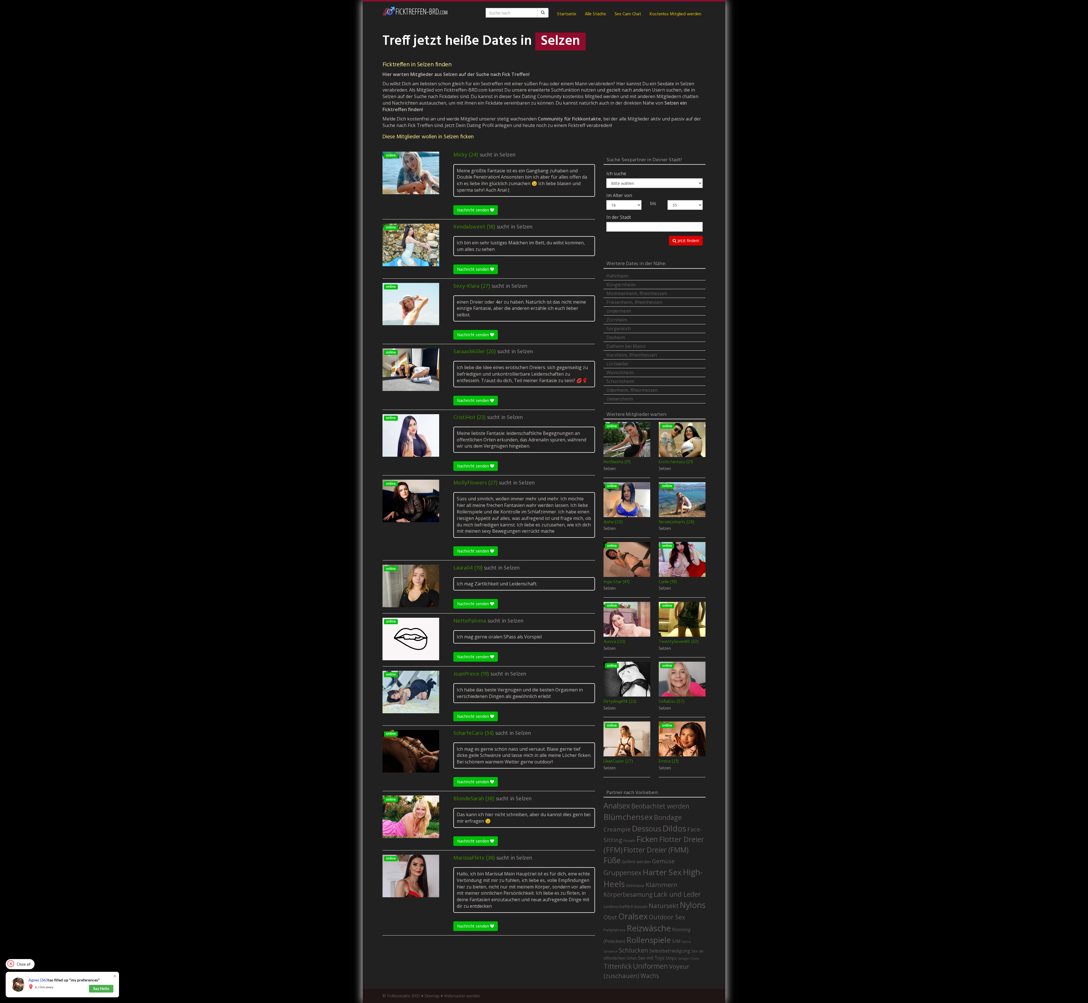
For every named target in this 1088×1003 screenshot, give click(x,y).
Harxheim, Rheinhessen (631, 355)
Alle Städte (595, 14)
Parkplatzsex (615, 929)
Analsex (617, 805)
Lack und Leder (677, 894)
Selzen (507, 155)
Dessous (646, 828)
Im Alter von (619, 195)
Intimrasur (635, 885)
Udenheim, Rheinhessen (632, 390)
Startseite (566, 14)
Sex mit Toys (651, 958)
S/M (676, 941)
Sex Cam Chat (628, 14)
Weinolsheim (620, 372)
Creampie (617, 829)
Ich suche (616, 173)
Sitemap (431, 995)
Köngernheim (621, 285)
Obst (610, 917)
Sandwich (611, 951)
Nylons (693, 905)
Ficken (647, 839)
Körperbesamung (628, 894)
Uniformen (650, 966)
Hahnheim (617, 276)
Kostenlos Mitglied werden (675, 14)
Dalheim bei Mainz (626, 346)
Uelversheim (619, 399)
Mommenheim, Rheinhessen (636, 293)
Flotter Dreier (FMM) (656, 849)
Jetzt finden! (687, 240)
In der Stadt (618, 217)
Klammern (661, 884)
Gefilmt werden (636, 861)
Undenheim (618, 311)
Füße (612, 860)
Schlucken (633, 950)
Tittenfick (618, 966)
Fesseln (629, 840)
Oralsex (633, 916)
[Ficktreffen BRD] (415, 14)
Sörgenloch (618, 328)
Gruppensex (622, 872)
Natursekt (664, 905)
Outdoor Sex (667, 917)
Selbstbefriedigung (669, 951)
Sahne (686, 941)
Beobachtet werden (660, 806)
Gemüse (663, 861)
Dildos (674, 828)
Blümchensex (628, 817)
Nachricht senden (473, 210)
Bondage (668, 817)
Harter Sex (662, 872)
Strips (671, 958)
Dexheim (615, 337)
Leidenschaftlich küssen (625, 906)
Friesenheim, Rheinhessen (634, 302)
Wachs (649, 976)
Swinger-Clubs (688, 958)
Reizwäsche (649, 928)
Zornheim (616, 320)
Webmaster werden (462, 995)
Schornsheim (620, 381)
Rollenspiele (648, 939)
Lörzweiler (617, 364)
